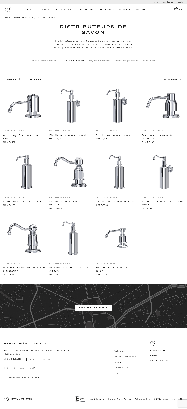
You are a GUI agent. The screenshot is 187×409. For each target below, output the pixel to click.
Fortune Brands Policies (119, 399)
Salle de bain (65, 9)
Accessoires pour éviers (126, 60)
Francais (170, 2)
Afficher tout (149, 60)
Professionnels (121, 368)
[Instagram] (181, 399)
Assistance (119, 351)
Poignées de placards (99, 60)
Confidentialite (97, 399)
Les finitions (35, 79)
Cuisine (46, 9)
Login (180, 2)
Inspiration (86, 9)
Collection (12, 79)
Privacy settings (142, 399)
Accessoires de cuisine (23, 17)
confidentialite (33, 377)
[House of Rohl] (166, 343)
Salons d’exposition (132, 9)
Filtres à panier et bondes (43, 60)
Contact (118, 373)
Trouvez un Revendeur (125, 357)
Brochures (119, 362)
